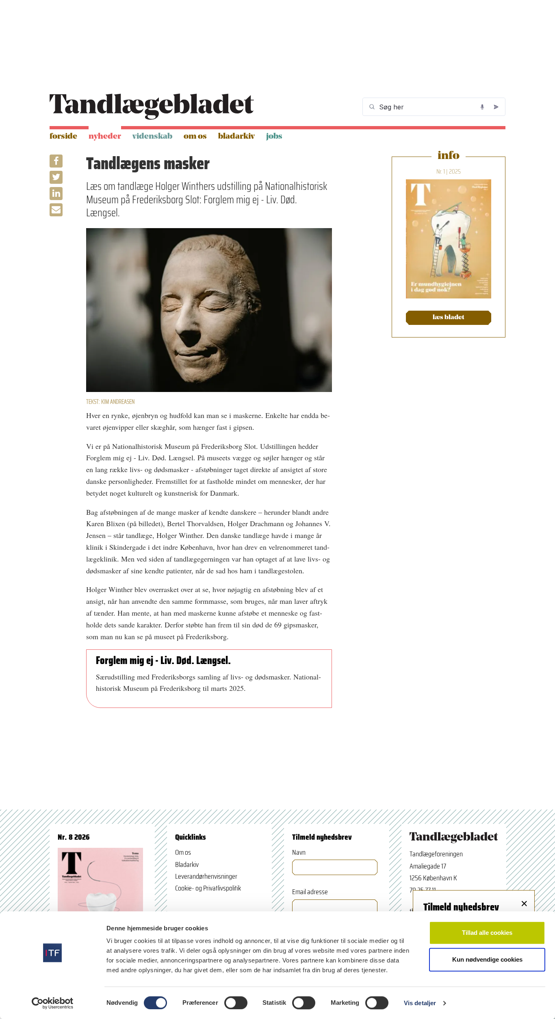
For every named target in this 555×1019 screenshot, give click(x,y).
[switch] (235, 1002)
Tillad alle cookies (487, 932)
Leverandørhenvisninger (206, 876)
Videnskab (152, 137)
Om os (195, 137)
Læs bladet (448, 317)
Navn (299, 852)
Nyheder (105, 137)
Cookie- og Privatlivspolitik (208, 888)
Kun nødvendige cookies (487, 959)
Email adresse (310, 892)
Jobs (274, 137)
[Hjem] (152, 107)
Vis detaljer (420, 1002)
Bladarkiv (236, 137)
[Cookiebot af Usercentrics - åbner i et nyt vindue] (52, 1003)
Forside (63, 137)
